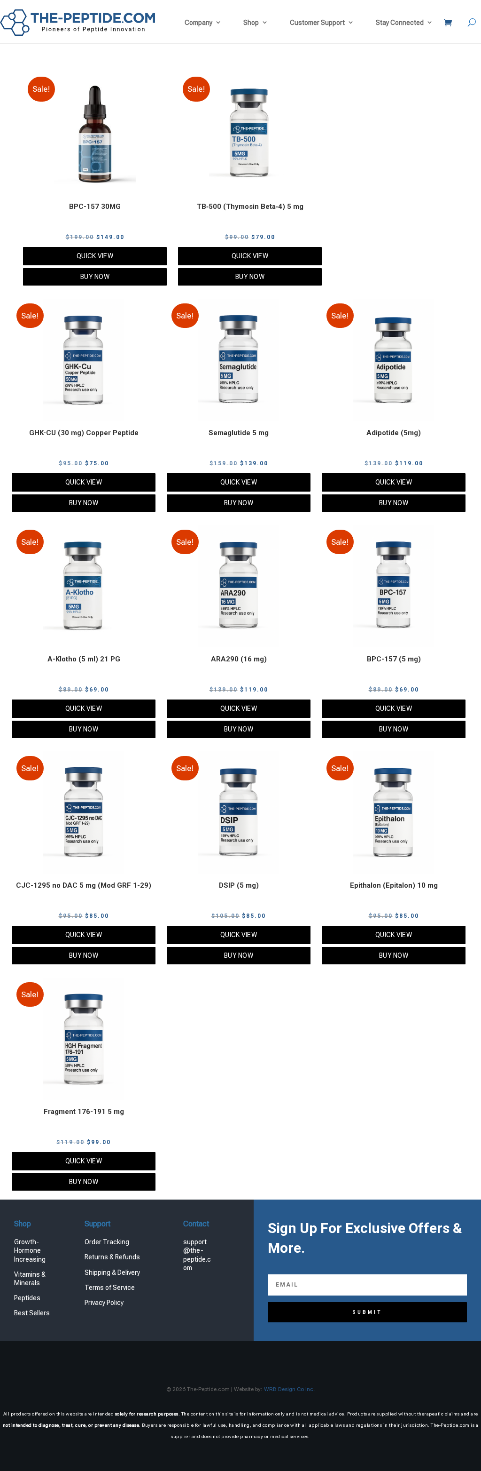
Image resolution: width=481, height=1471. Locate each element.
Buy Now (94, 276)
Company (198, 22)
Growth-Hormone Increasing (30, 1250)
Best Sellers (32, 1313)
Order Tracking (107, 1242)
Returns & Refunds (112, 1257)
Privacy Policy (104, 1302)
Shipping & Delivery (112, 1272)
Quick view (95, 256)
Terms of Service (110, 1287)
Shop (251, 22)
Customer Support (317, 22)
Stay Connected (400, 22)
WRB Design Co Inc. (289, 1389)
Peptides (27, 1298)
